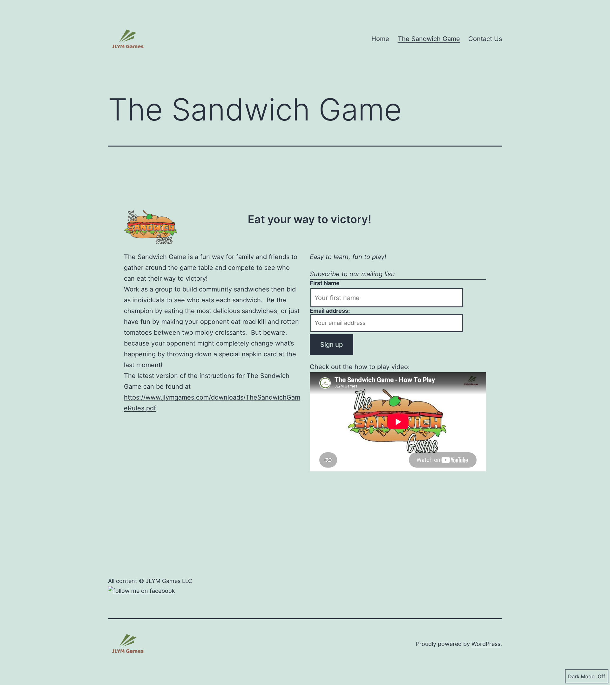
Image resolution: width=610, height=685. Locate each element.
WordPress (485, 643)
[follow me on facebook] (141, 590)
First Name (325, 283)
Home (380, 39)
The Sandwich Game (429, 39)
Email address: (330, 310)
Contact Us (485, 39)
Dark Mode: (582, 676)
